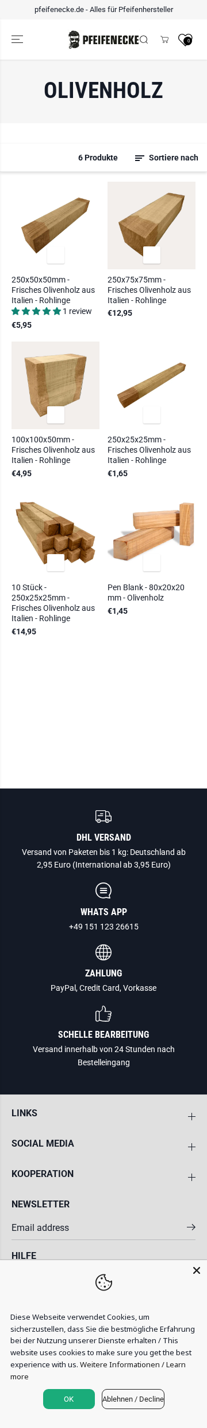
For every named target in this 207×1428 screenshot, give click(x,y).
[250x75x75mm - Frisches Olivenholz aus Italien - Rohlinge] (151, 225)
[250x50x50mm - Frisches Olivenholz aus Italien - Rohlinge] (55, 225)
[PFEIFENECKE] (104, 40)
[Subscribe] (191, 1229)
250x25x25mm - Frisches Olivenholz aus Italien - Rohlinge (149, 450)
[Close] (196, 1270)
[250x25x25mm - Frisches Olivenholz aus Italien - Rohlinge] (151, 385)
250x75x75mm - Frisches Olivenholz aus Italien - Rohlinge (149, 290)
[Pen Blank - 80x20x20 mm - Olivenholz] (151, 533)
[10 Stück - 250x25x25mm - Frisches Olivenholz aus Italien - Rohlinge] (55, 533)
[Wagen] (164, 39)
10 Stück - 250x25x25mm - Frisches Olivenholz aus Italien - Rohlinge (53, 603)
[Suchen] (143, 39)
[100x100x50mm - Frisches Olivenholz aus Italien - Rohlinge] (55, 385)
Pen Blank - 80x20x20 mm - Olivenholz (146, 592)
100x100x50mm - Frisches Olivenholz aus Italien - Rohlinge (53, 450)
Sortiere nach (172, 157)
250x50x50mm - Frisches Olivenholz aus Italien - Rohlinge (53, 290)
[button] (18, 39)
